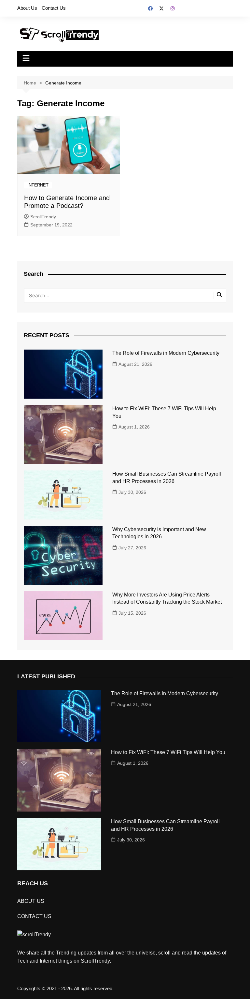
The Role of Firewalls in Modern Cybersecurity (165, 353)
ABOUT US (30, 901)
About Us (27, 8)
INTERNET (38, 185)
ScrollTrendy (43, 216)
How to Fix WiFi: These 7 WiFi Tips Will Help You (168, 752)
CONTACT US (34, 916)
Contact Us (54, 8)
